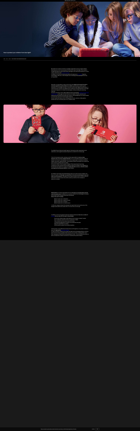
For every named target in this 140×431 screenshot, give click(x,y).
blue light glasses (65, 72)
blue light (80, 74)
